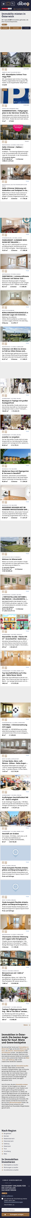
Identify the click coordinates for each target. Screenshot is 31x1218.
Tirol (5, 1149)
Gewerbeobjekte (19, 1051)
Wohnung (23, 1049)
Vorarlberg (7, 1151)
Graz (3, 1060)
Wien (5, 1154)
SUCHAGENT (5, 27)
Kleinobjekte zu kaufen (11, 1165)
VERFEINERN (26, 27)
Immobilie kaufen (22, 1066)
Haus (3, 1051)
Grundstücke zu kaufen (11, 1170)
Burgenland (7, 1133)
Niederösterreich (9, 1138)
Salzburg (6, 1144)
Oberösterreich (8, 1141)
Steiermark (7, 1146)
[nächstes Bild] (29, 60)
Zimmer (10, 1051)
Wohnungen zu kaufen (11, 1167)
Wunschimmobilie (15, 1102)
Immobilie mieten (22, 1084)
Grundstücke (6, 1052)
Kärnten (6, 1136)
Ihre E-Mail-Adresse (6, 1206)
